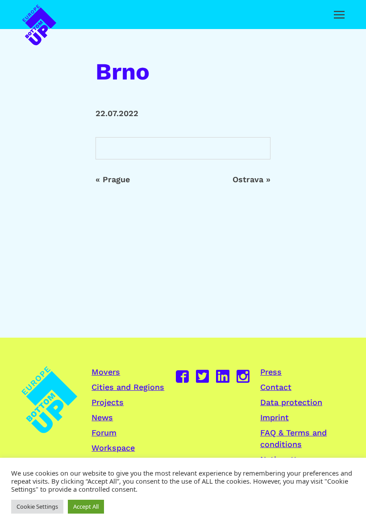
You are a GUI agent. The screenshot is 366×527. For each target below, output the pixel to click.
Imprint (274, 417)
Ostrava (248, 179)
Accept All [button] (86, 506)
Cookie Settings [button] (37, 506)
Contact (275, 387)
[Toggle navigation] (339, 14)
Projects (108, 402)
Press (271, 371)
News (102, 417)
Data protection (291, 402)
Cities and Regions (128, 387)
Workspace (113, 447)
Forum (104, 432)
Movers (106, 371)
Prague (116, 179)
